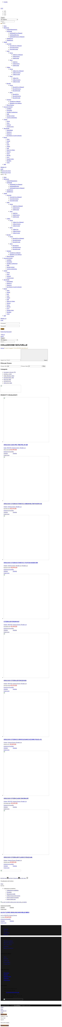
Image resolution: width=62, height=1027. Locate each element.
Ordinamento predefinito (13, 890)
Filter (2, 884)
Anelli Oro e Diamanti (18, 54)
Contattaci (6, 960)
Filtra (44, 366)
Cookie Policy (7, 964)
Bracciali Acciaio (16, 90)
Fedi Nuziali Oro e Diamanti (16, 33)
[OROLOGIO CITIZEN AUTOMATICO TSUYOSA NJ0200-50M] (26, 559)
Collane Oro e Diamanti (18, 70)
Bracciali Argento (17, 88)
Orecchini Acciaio (14, 49)
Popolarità (9, 892)
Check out (6, 978)
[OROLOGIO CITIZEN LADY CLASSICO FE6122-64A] (26, 854)
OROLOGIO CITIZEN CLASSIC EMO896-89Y (16, 798)
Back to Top (4, 1014)
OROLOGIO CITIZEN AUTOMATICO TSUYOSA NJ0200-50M (21, 562)
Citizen (8, 146)
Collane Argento (16, 72)
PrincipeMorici (17, 1005)
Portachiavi (9, 110)
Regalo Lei (9, 133)
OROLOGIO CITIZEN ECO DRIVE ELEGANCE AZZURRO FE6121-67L (23, 739)
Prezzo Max (24, 366)
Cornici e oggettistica (12, 117)
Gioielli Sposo (10, 40)
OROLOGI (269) (8, 383)
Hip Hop (8, 155)
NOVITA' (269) (7, 379)
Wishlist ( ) (3, 167)
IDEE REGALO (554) (9, 376)
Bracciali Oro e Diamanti (18, 87)
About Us (6, 958)
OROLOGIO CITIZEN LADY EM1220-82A (15, 680)
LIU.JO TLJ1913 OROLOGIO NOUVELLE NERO (15, 912)
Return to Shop (5, 1025)
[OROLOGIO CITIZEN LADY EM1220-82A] (26, 677)
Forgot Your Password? (6, 331)
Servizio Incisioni (10, 115)
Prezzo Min (4, 366)
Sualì (8, 148)
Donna (11, 52)
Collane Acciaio (16, 74)
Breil (8, 142)
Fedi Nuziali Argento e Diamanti (17, 36)
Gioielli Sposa (10, 38)
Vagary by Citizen (11, 150)
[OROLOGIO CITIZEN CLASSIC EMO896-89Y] (26, 795)
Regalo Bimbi (10, 130)
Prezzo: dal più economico (13, 897)
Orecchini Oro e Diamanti (16, 45)
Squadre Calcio (10, 159)
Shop (2, 1009)
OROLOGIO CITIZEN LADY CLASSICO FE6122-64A (18, 857)
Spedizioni (6, 946)
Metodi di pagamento (9, 942)
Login (2, 169)
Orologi (5, 119)
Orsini (8, 162)
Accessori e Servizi (8, 106)
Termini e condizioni (8, 941)
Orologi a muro (10, 126)
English (5, 2)
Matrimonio (6, 27)
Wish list (6, 974)
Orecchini (9, 43)
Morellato (9, 160)
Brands (5, 137)
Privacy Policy (7, 962)
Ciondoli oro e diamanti (15, 101)
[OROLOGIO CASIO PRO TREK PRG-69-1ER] (26, 441)
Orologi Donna (16, 624)
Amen (8, 139)
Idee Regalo (6, 128)
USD (2, 8)
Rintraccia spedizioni (8, 948)
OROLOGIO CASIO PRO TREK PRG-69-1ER (16, 444)
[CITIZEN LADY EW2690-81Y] (26, 618)
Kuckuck (9, 124)
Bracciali (9, 83)
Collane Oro (15, 78)
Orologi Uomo (15, 448)
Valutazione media (11, 894)
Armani (8, 141)
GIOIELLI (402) (8, 374)
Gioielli (5, 42)
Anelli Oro (15, 61)
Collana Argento (16, 79)
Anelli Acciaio (16, 58)
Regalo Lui (9, 132)
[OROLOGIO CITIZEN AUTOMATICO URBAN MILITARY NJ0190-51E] (26, 500)
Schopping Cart (7, 976)
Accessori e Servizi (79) (10, 372)
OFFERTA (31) (7, 381)
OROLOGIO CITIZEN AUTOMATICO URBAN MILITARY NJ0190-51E (23, 503)
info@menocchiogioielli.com (12, 992)
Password (3, 326)
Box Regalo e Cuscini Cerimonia (14, 135)
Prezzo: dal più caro (11, 899)
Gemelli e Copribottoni (12, 112)
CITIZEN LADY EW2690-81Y (11, 621)
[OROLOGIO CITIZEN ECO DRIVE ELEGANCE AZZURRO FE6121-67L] (26, 736)
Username (3, 323)
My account (6, 972)
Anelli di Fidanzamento (12, 29)
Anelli (8, 51)
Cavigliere (9, 108)
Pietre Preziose (10, 105)
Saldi (5, 164)
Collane (8, 67)
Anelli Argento (16, 56)
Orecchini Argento (14, 47)
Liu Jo (8, 157)
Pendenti (9, 99)
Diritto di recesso (8, 944)
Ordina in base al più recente (13, 895)
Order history (7, 980)
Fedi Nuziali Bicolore (14, 35)
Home (5, 26)
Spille (8, 114)
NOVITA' (9, 448)
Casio (8, 144)
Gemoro (9, 151)
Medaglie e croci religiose (16, 103)
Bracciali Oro (16, 94)
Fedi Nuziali (9, 31)
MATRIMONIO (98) (9, 377)
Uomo (11, 60)
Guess (8, 153)
